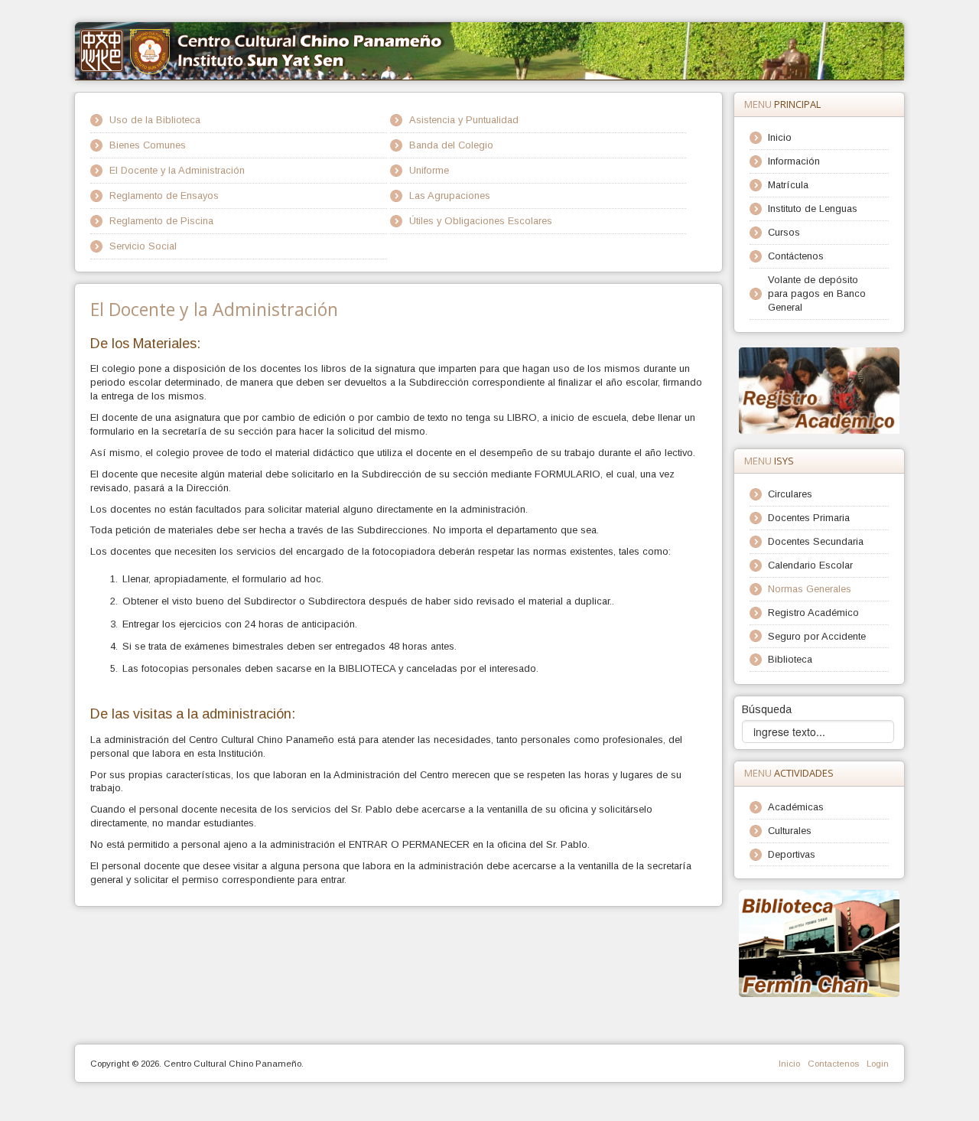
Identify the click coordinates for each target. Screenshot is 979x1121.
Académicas (796, 807)
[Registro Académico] (819, 390)
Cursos (784, 232)
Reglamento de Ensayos (164, 195)
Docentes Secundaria (816, 541)
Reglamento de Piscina (161, 220)
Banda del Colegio (451, 145)
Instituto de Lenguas (812, 208)
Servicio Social (143, 246)
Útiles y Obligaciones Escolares (480, 220)
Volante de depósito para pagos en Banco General (817, 293)
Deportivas (791, 854)
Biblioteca (790, 659)
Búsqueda (767, 709)
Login (878, 1063)
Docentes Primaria (809, 517)
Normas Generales (809, 589)
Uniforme (429, 170)
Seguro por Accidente (817, 636)
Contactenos (833, 1063)
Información (794, 161)
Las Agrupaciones (449, 195)
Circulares (790, 494)
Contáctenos (796, 256)
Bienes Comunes (147, 145)
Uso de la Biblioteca (154, 119)
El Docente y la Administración (177, 170)
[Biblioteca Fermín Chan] (819, 943)
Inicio (780, 137)
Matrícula (788, 185)
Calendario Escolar (810, 565)
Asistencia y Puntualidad (464, 119)
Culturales (789, 830)
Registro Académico (813, 612)
